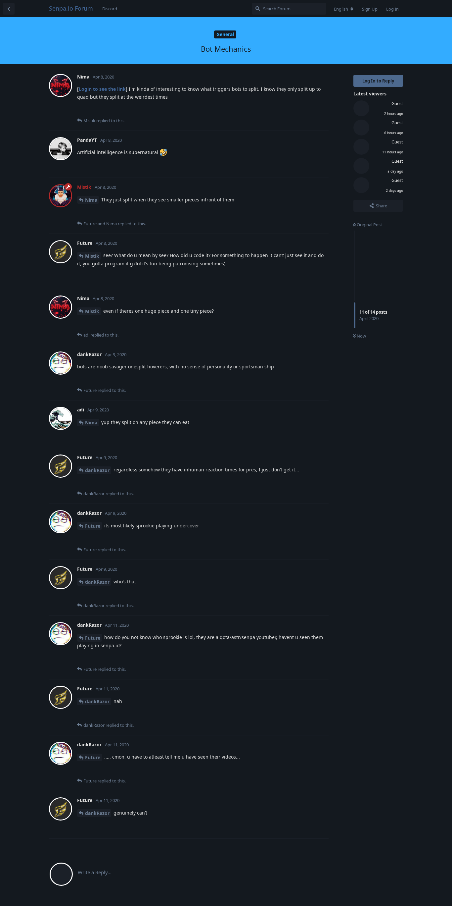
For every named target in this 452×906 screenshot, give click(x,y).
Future (92, 526)
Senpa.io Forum (71, 8)
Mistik (92, 256)
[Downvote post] (304, 110)
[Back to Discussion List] (9, 9)
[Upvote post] (290, 110)
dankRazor (97, 470)
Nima (91, 200)
